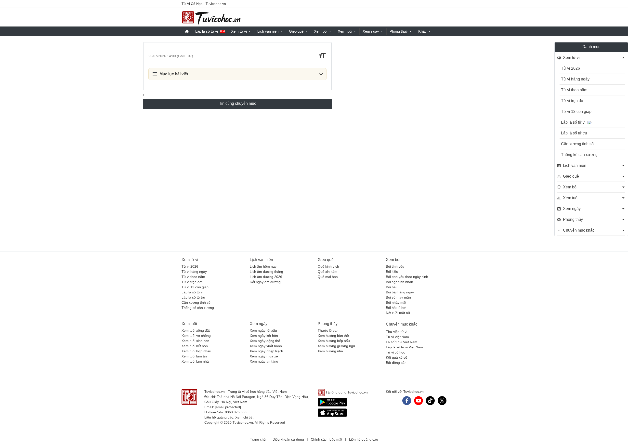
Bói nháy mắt (396, 302)
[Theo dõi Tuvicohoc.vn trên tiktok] (430, 400)
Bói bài (391, 287)
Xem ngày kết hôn (264, 336)
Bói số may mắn (398, 297)
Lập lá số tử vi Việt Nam (404, 347)
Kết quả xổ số (396, 357)
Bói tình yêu (395, 266)
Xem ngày (371, 31)
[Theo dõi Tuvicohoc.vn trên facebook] (406, 400)
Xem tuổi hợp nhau (196, 351)
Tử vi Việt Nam (397, 337)
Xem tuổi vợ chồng (196, 336)
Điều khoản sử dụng (288, 439)
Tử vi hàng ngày (575, 79)
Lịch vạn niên (267, 31)
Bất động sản (396, 363)
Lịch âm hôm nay (263, 266)
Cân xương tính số (577, 144)
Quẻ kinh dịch (328, 266)
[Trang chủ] (211, 17)
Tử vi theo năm (574, 90)
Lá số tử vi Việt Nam (401, 342)
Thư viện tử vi (396, 332)
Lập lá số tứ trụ (574, 133)
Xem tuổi (345, 31)
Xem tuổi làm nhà (195, 361)
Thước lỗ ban (328, 330)
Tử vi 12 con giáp (576, 111)
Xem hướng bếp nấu (334, 341)
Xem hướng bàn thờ (333, 336)
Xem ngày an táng (264, 361)
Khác (422, 31)
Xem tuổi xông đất (196, 330)
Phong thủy (328, 324)
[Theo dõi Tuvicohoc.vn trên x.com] (442, 400)
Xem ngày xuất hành (266, 346)
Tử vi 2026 (570, 68)
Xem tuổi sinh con (195, 341)
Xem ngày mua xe (264, 356)
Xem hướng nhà (330, 351)
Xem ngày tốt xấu (263, 330)
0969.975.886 (236, 412)
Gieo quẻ (296, 31)
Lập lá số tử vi (206, 31)
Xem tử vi (239, 31)
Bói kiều (392, 272)
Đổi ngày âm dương (265, 282)
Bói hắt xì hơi (396, 308)
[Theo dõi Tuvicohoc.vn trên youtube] (418, 400)
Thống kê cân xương (579, 155)
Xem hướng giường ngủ (336, 346)
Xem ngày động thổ (265, 341)
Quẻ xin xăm (327, 272)
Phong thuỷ (399, 31)
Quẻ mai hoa (328, 277)
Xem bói (320, 31)
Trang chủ (258, 439)
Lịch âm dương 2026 (266, 277)
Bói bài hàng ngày (400, 292)
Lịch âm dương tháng (266, 272)
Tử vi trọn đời (573, 101)
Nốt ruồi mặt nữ (398, 313)
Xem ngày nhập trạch (266, 351)
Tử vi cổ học (395, 352)
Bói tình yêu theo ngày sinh (407, 277)
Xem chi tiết (244, 417)
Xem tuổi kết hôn (195, 346)
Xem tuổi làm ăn (194, 356)
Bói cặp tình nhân (399, 282)
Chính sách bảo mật (326, 439)
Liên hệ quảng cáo (363, 439)
